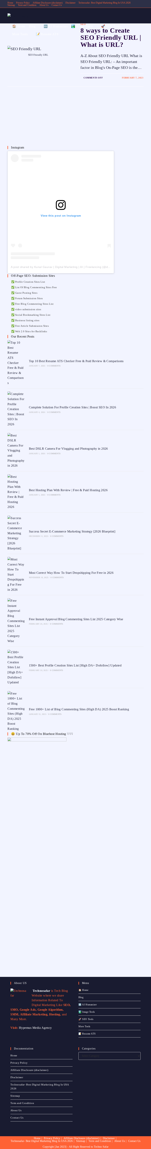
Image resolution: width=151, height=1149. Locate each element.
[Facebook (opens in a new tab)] (13, 4)
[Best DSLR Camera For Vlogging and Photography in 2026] (16, 450)
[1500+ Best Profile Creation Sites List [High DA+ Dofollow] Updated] (16, 667)
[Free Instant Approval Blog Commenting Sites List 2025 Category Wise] (16, 620)
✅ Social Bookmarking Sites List (30, 314)
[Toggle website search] (61, 34)
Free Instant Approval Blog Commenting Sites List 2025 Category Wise (76, 619)
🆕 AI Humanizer (87, 1004)
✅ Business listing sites (25, 320)
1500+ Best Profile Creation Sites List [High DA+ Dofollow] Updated (75, 665)
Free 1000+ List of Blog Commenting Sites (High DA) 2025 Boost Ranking (79, 709)
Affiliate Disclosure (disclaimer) (48, 3)
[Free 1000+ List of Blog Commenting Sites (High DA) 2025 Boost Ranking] (16, 711)
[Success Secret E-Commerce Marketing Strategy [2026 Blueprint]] (16, 533)
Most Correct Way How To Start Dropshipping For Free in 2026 (71, 572)
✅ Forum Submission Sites (27, 298)
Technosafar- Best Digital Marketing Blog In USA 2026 (104, 3)
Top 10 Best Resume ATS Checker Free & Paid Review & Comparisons (76, 361)
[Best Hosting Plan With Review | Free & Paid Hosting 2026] (16, 491)
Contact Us (57, 5)
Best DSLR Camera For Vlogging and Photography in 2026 (68, 448)
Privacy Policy (19, 1062)
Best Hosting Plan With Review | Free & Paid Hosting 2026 (68, 490)
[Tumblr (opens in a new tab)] (31, 4)
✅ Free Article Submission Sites (30, 325)
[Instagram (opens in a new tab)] (22, 4)
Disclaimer (70, 3)
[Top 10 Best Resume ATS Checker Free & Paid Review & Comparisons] (16, 362)
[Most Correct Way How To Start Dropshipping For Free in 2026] (16, 574)
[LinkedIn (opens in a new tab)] (26, 4)
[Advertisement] (36, 119)
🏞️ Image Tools (86, 1012)
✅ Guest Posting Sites (24, 292)
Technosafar (41, 990)
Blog (80, 997)
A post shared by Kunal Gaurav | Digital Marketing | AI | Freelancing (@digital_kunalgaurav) (72, 267)
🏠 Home (83, 990)
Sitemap (15, 1095)
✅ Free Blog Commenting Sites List (32, 303)
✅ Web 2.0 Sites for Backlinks (29, 331)
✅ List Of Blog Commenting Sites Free (34, 287)
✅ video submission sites (26, 309)
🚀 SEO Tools (86, 1019)
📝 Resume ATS (87, 1033)
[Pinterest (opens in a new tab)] (17, 4)
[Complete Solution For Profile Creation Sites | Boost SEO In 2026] (16, 409)
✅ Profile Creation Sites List (28, 281)
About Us (44, 5)
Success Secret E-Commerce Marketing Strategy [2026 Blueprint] (72, 531)
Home (13, 1055)
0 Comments (54, 366)
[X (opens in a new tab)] (9, 4)
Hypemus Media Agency (35, 1027)
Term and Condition (22, 1103)
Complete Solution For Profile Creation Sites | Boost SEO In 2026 (72, 407)
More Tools (84, 1026)
